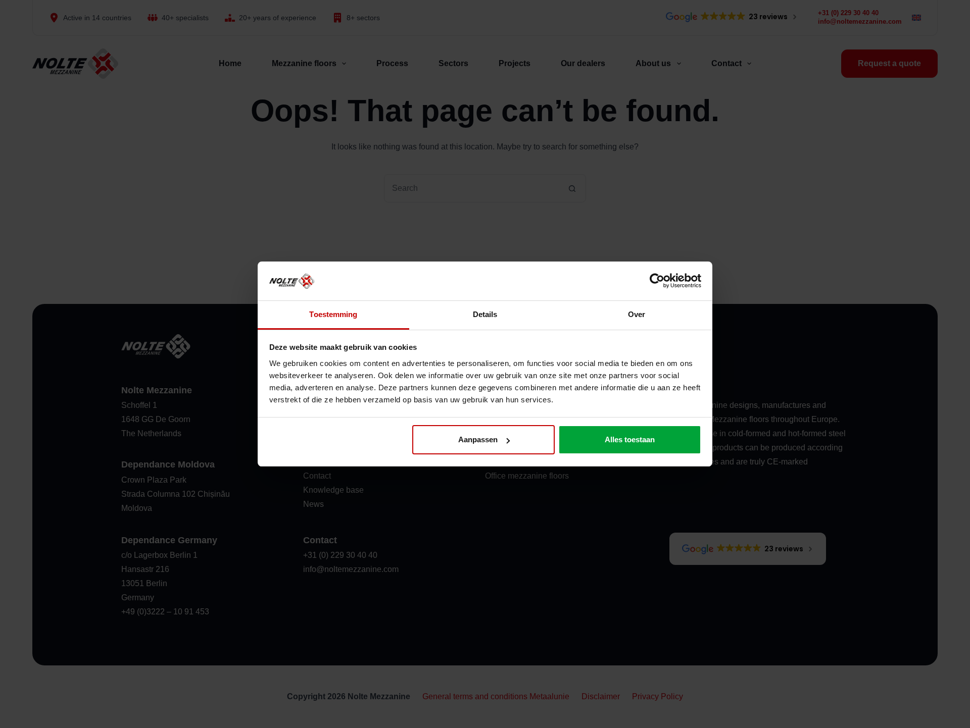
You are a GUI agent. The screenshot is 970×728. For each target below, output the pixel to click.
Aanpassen (478, 439)
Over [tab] (636, 314)
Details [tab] (485, 314)
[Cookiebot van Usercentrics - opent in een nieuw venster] (657, 280)
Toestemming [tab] (333, 314)
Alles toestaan (630, 439)
